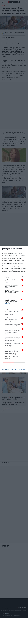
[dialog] (14, 309)
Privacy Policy (22, 369)
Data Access (14, 369)
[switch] (22, 280)
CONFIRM (8, 363)
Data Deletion (5, 369)
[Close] (24, 248)
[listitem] (14, 276)
